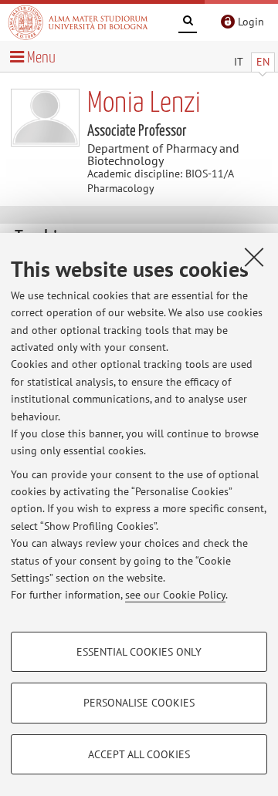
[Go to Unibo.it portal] (78, 22)
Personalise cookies (139, 703)
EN (263, 62)
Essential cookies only (139, 652)
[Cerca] (187, 23)
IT (238, 62)
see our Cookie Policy (175, 595)
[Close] (254, 257)
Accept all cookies (139, 754)
